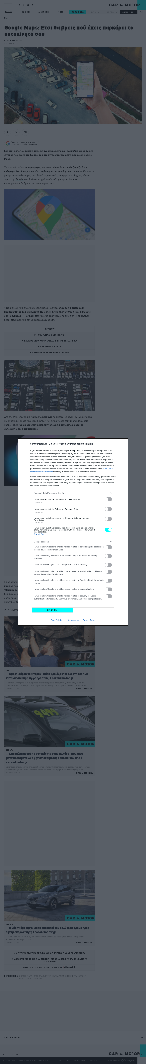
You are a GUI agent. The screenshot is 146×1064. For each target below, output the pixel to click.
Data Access (73, 620)
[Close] (122, 444)
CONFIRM (52, 610)
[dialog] (73, 532)
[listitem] (73, 492)
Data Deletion (57, 620)
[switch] (108, 499)
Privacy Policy (89, 620)
